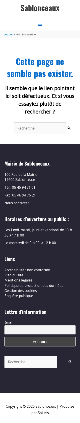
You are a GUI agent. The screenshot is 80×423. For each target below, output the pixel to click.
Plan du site (13, 275)
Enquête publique (18, 295)
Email (8, 322)
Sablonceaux (40, 7)
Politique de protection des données (33, 285)
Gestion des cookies (20, 290)
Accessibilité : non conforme (27, 269)
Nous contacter (16, 202)
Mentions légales (18, 280)
